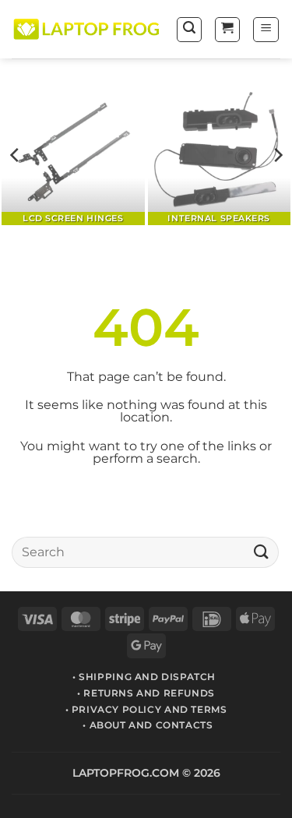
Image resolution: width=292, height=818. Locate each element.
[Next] (277, 155)
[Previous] (15, 155)
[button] (189, 29)
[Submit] (261, 552)
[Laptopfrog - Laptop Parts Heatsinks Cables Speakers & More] (88, 29)
